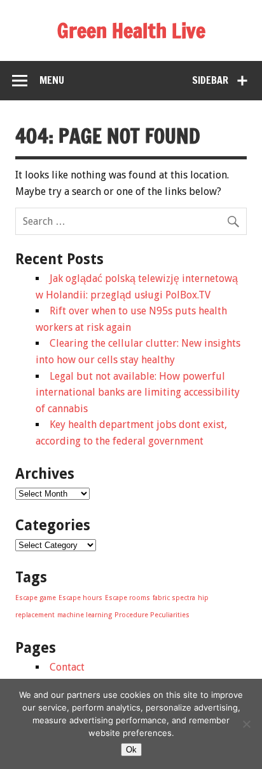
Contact (67, 667)
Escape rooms (127, 598)
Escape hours (80, 598)
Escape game (35, 598)
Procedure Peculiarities (152, 615)
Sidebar (210, 80)
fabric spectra (174, 598)
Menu (51, 80)
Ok (131, 749)
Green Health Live (131, 30)
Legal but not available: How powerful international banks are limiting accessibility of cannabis (138, 392)
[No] (246, 724)
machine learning (84, 615)
